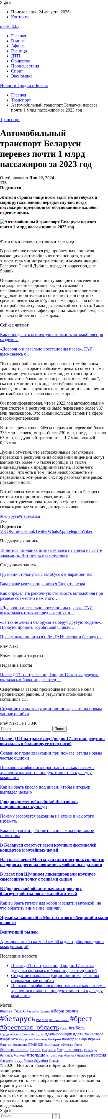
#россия (98, 1055)
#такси (28, 1061)
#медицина (19, 1044)
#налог (35, 1050)
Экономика (21, 76)
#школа (54, 1061)
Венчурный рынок (19, 932)
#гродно (37, 1034)
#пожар (20, 1055)
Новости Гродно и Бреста (24, 85)
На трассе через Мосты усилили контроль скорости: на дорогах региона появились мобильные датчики (52, 862)
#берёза (42, 1020)
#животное (94, 1034)
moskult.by (9, 26)
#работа (83, 1055)
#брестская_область (29, 1027)
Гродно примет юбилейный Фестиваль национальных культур (39, 804)
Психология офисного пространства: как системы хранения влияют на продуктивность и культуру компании (47, 772)
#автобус (33, 1011)
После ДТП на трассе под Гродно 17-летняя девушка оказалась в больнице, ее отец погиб (52, 741)
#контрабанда (74, 1039)
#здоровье (26, 1039)
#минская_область (58, 1044)
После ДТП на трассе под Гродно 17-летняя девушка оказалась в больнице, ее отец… (49, 677)
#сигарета (6, 1061)
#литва (5, 1044)
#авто (19, 1011)
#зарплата (9, 1038)
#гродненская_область (15, 1034)
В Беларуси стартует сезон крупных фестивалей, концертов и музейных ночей (48, 847)
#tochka (6, 1011)
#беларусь (9, 516)
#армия (45, 1011)
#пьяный (70, 1055)
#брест (81, 1018)
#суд (18, 1060)
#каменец (40, 1039)
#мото (78, 1044)
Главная (18, 35)
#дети (78, 1033)
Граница (19, 51)
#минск (35, 1044)
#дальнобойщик (58, 1034)
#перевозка (29, 516)
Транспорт (10, 119)
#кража (94, 1039)
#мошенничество (14, 1049)
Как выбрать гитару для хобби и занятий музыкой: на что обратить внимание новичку (50, 905)
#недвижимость (70, 1049)
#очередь (90, 1050)
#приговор (55, 1055)
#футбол (41, 1060)
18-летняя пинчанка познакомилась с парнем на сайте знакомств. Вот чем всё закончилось (51, 553)
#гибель (77, 1028)
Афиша (18, 45)
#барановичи (64, 1011)
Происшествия (25, 66)
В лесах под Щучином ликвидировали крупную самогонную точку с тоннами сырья (48, 876)
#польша (36, 1055)
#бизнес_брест (59, 1020)
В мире (18, 40)
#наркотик (49, 1050)
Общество (20, 61)
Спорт (17, 71)
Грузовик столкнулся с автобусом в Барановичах (46, 574)
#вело (64, 1028)
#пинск (6, 1055)
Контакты (20, 16)
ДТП (15, 56)
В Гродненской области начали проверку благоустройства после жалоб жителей (41, 891)
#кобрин (54, 1039)
